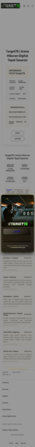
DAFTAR (17, 238)
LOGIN (17, 232)
